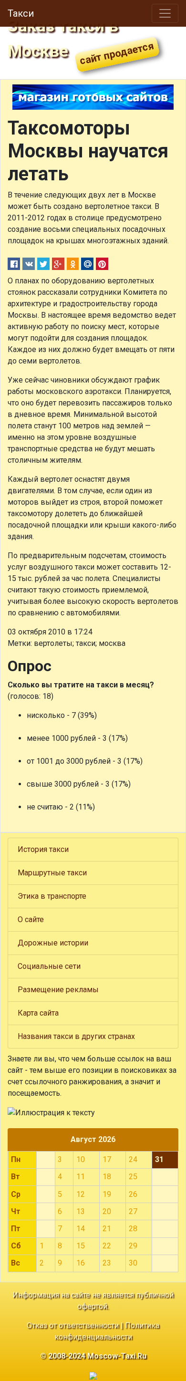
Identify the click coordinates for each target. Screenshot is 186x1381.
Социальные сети (49, 966)
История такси (43, 849)
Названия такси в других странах (76, 1036)
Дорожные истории (53, 942)
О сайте (31, 919)
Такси (21, 13)
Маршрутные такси (52, 872)
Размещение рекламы (58, 989)
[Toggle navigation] (165, 13)
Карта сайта (38, 1013)
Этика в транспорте (52, 896)
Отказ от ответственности (73, 1325)
